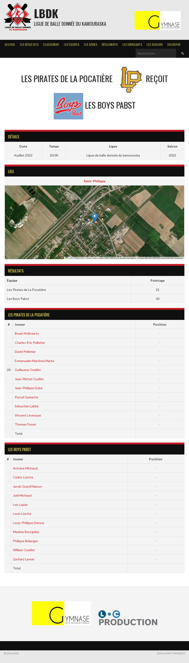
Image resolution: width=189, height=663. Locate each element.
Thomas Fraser (25, 424)
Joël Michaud (22, 495)
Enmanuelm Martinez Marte (34, 361)
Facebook (173, 44)
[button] (94, 217)
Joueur (20, 324)
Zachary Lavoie (23, 559)
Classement (51, 44)
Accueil (10, 44)
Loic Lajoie (20, 505)
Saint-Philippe (94, 181)
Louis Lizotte (22, 513)
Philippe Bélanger (25, 541)
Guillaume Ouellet (28, 370)
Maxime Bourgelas (26, 532)
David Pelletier (25, 351)
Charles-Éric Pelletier (30, 343)
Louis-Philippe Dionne (28, 523)
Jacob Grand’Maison (27, 486)
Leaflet (70, 258)
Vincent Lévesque (28, 415)
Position (159, 324)
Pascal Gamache (26, 397)
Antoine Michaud (25, 468)
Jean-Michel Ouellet (29, 379)
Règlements (110, 44)
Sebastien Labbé (27, 406)
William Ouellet (24, 550)
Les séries (90, 44)
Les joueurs (155, 44)
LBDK (46, 13)
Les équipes (71, 44)
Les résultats (29, 44)
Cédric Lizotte (23, 477)
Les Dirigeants (132, 44)
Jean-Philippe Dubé (29, 388)
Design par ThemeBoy (171, 653)
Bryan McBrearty (27, 333)
